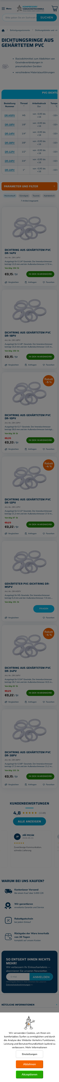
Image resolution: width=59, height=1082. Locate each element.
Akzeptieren (29, 1074)
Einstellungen (29, 1054)
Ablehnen (29, 1064)
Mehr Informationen (36, 1047)
